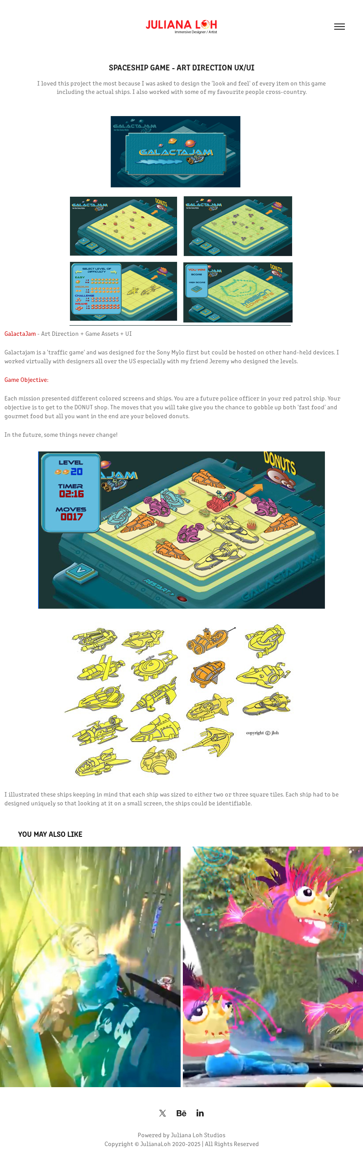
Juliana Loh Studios (198, 1135)
